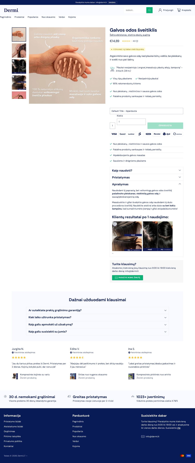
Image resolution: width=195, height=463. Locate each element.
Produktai (19, 17)
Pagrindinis (5, 17)
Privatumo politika (13, 441)
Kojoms (72, 17)
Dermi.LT (21, 456)
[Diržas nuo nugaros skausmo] (73, 376)
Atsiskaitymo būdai (13, 426)
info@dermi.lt (152, 436)
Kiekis (120, 115)
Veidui (62, 17)
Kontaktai (8, 446)
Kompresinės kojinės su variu (35, 374)
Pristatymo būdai (12, 421)
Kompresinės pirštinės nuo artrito (154, 374)
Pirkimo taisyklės (12, 436)
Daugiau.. (112, 2)
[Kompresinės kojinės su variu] (15, 376)
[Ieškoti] (149, 10)
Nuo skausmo (48, 17)
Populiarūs (33, 17)
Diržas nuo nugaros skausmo (92, 374)
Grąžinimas (9, 431)
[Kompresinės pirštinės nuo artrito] (131, 376)
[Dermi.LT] (11, 10)
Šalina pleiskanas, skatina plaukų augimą (130, 34)
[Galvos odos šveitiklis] (67, 65)
